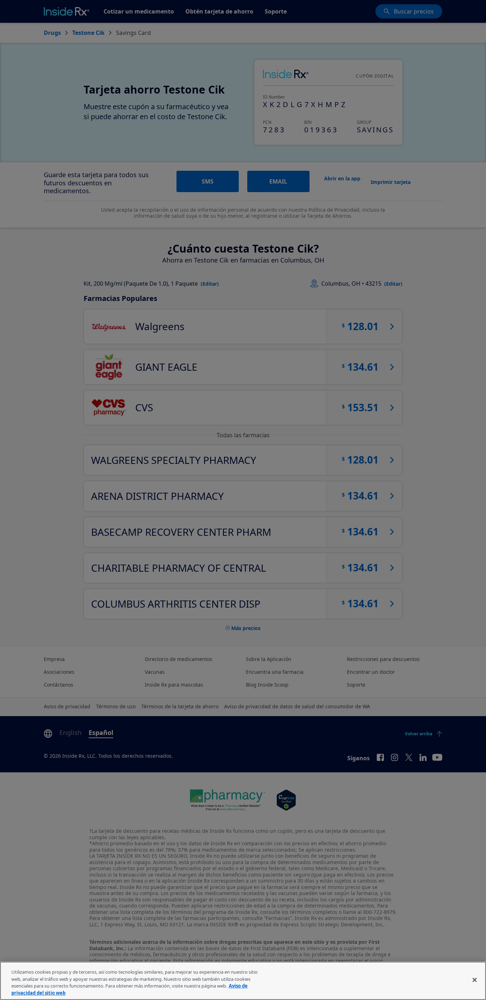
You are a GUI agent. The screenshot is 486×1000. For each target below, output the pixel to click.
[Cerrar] (474, 980)
